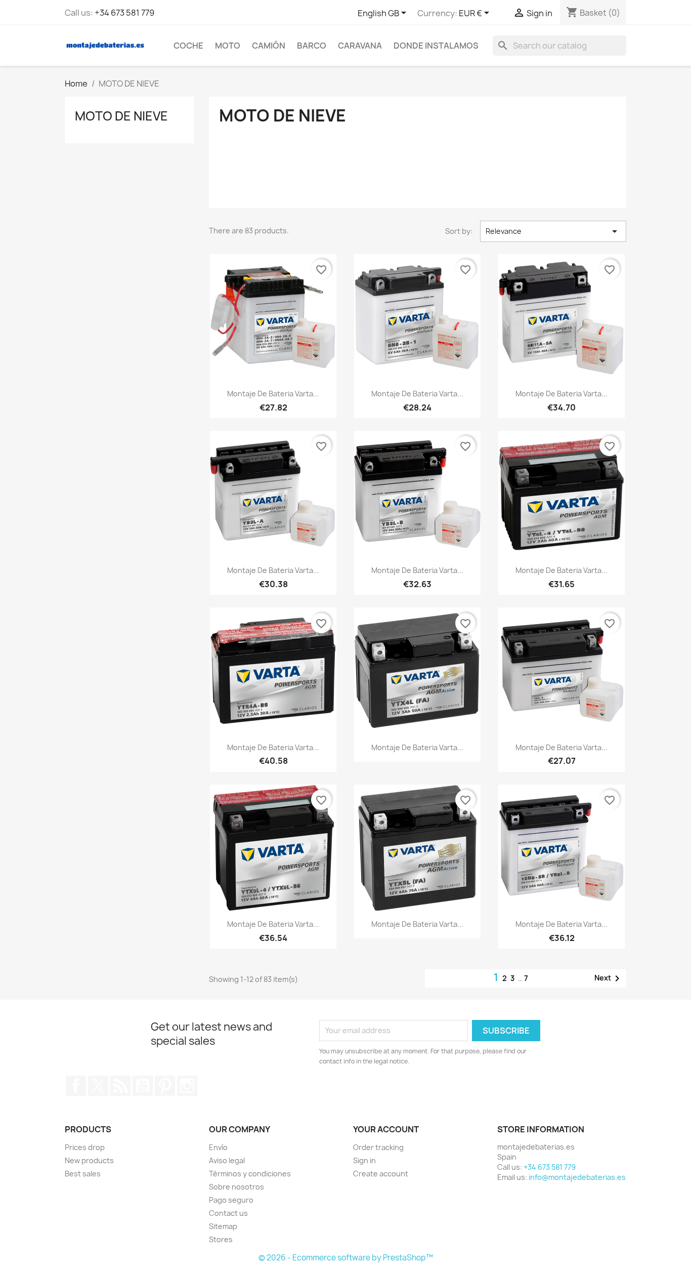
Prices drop (85, 1147)
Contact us (228, 1213)
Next (608, 978)
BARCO (311, 45)
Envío (218, 1147)
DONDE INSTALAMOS (436, 45)
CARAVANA (360, 45)
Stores (221, 1239)
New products (89, 1160)
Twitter (98, 1086)
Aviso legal (227, 1160)
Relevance (553, 231)
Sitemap (223, 1226)
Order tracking (378, 1147)
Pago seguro (231, 1200)
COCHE (188, 45)
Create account (380, 1173)
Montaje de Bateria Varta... (273, 393)
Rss (120, 1086)
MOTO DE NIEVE (121, 116)
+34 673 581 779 (124, 12)
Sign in (364, 1160)
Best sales (83, 1173)
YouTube (143, 1086)
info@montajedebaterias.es (577, 1177)
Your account (386, 1129)
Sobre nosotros (236, 1187)
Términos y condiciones (250, 1173)
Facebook (76, 1086)
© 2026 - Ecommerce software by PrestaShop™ (345, 1257)
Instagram (187, 1086)
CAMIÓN (268, 45)
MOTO (227, 45)
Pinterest (165, 1086)
